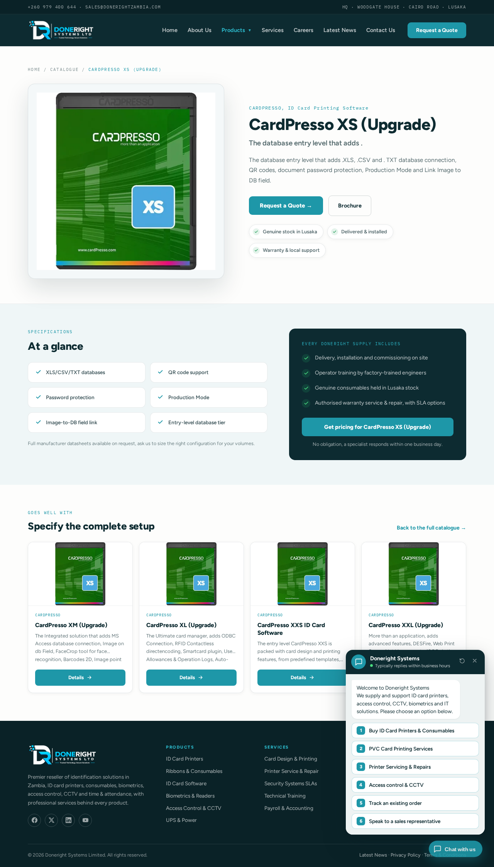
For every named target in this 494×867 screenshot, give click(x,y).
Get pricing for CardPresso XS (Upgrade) (377, 426)
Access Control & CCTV (193, 808)
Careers (303, 30)
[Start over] (462, 660)
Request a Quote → (286, 205)
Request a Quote (437, 30)
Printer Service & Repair (291, 771)
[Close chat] (475, 660)
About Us (199, 30)
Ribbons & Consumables (194, 771)
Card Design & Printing (290, 759)
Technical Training (285, 796)
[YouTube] (85, 820)
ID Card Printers (184, 759)
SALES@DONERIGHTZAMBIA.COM (123, 7)
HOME (34, 69)
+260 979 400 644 (52, 7)
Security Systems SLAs (290, 783)
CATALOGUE (64, 69)
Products (237, 30)
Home (170, 30)
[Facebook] (34, 820)
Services (273, 30)
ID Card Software (186, 783)
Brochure (350, 205)
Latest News (339, 30)
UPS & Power (181, 820)
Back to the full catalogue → (431, 528)
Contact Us (380, 30)
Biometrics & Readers (190, 796)
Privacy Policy (406, 855)
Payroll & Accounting (288, 808)
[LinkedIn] (68, 820)
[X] (51, 820)
